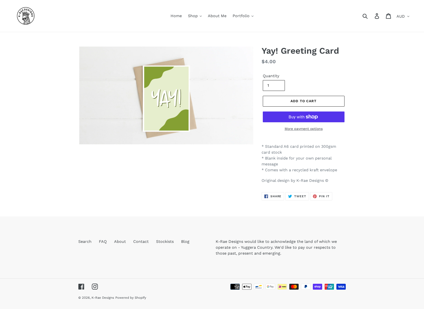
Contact (141, 241)
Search (85, 241)
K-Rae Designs (103, 297)
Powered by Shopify (130, 297)
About (120, 241)
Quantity (271, 76)
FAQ (103, 241)
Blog (185, 241)
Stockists (165, 241)
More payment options (304, 129)
